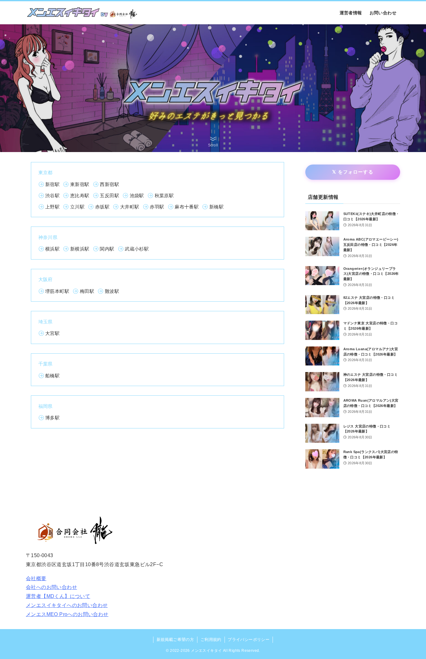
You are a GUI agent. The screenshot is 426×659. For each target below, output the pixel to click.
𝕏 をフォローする (352, 172)
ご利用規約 (211, 639)
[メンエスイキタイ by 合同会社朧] (82, 12)
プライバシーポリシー (248, 639)
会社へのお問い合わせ (51, 587)
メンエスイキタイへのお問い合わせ (67, 605)
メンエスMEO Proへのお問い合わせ (67, 614)
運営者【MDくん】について (58, 596)
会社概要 (36, 578)
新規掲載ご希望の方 (175, 639)
